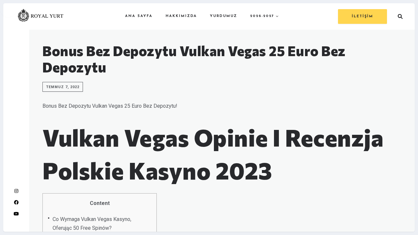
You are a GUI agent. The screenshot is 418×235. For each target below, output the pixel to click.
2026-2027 (262, 16)
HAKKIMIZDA (181, 16)
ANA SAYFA (139, 16)
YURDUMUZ (223, 16)
